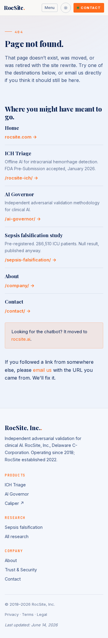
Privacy (12, 614)
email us (42, 370)
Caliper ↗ (14, 503)
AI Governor (17, 494)
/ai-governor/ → (23, 219)
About (11, 560)
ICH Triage (15, 484)
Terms (28, 614)
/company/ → (19, 285)
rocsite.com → (21, 137)
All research (16, 536)
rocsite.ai (20, 339)
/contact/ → (18, 311)
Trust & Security (21, 569)
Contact (90, 8)
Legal (42, 614)
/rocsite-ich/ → (21, 178)
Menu (50, 7)
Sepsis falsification (24, 527)
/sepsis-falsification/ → (30, 260)
